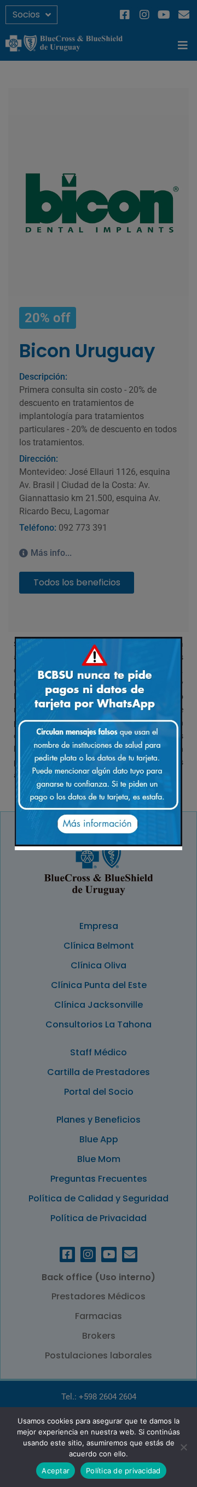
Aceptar (55, 1470)
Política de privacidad (123, 1470)
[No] (183, 1447)
